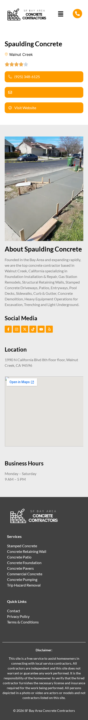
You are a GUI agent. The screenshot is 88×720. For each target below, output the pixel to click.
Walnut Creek (21, 54)
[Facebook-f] (8, 329)
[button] (61, 14)
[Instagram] (16, 329)
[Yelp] (49, 329)
